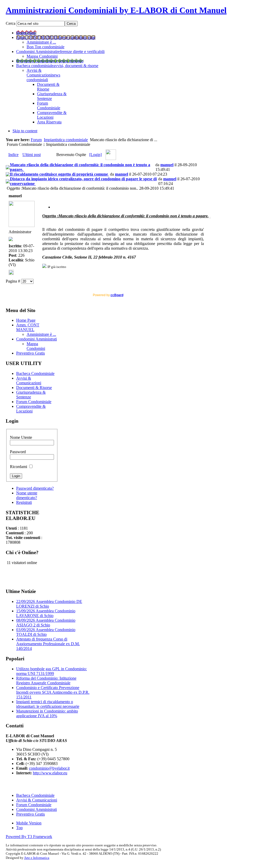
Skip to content (25, 131)
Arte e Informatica (36, 858)
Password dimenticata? (35, 488)
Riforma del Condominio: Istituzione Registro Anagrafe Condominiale (46, 680)
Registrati (24, 502)
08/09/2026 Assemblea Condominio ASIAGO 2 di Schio (45, 622)
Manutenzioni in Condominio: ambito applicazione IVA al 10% (47, 713)
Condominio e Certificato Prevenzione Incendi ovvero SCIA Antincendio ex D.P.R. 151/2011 (52, 692)
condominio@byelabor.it (49, 768)
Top (19, 827)
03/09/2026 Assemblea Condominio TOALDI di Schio (45, 632)
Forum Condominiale (33, 805)
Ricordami (19, 466)
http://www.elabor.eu (50, 773)
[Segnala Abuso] (54, 207)
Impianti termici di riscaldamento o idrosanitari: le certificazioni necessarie (47, 704)
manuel (166, 165)
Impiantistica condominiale (66, 139)
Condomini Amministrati (36, 809)
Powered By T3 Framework (29, 836)
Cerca (11, 23)
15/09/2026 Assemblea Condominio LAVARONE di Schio (45, 613)
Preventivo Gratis (30, 814)
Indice (13, 154)
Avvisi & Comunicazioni (36, 800)
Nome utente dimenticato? (26, 495)
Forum (36, 139)
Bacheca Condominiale (35, 795)
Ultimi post (31, 154)
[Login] (95, 154)
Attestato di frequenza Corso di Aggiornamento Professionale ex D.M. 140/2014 (48, 644)
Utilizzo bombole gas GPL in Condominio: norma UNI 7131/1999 (51, 671)
